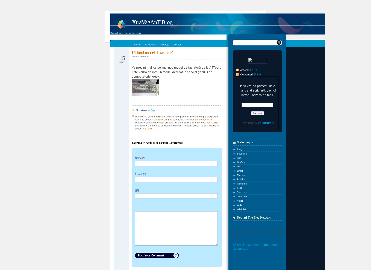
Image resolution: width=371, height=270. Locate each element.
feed (147, 128)
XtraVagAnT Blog (152, 22)
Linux (240, 170)
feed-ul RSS (212, 122)
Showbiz (242, 192)
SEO (239, 187)
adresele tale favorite (200, 119)
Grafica (241, 162)
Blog (239, 149)
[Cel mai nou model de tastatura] (145, 94)
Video (240, 200)
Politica (241, 179)
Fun (153, 110)
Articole (244, 70)
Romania (242, 183)
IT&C (239, 166)
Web (239, 205)
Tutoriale (242, 196)
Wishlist (241, 209)
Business (242, 153)
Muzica (241, 175)
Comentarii (246, 74)
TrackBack (159, 119)
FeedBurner (266, 122)
